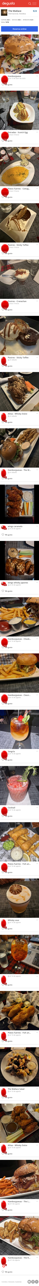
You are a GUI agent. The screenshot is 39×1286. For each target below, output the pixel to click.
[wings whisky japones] (19, 560)
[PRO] (4, 78)
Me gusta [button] (8, 84)
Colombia (4, 1282)
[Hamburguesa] (19, 54)
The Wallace (14, 10)
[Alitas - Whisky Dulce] (19, 391)
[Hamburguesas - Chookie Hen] (19, 617)
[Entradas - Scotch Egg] (19, 110)
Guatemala (18, 1282)
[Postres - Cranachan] (19, 279)
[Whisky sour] (19, 898)
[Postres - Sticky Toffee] (19, 223)
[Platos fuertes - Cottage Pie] (19, 166)
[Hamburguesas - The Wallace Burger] (19, 448)
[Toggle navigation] (34, 3)
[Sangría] (19, 729)
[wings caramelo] (19, 504)
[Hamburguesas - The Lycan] (19, 1179)
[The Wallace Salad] (19, 1067)
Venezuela (11, 1282)
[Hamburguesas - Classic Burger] (19, 673)
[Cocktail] (19, 785)
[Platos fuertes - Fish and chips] (19, 841)
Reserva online (19, 29)
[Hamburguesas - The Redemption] (19, 1235)
